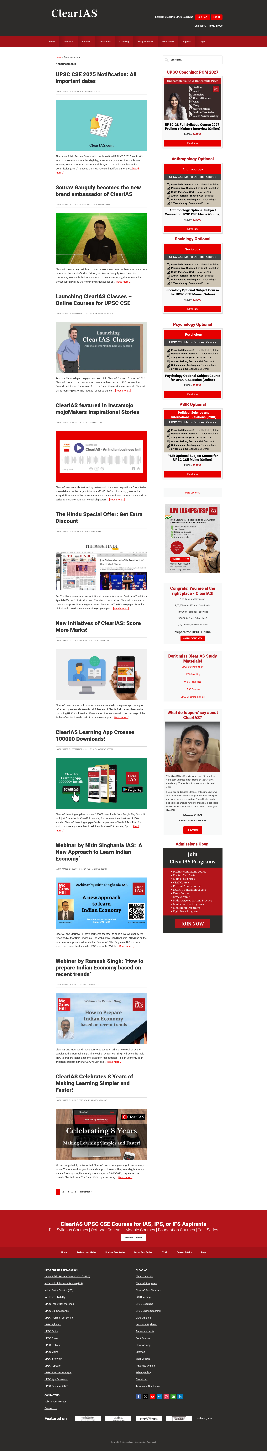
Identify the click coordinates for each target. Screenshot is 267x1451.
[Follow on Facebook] (138, 1396)
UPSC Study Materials (192, 666)
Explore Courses (133, 1237)
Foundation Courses (176, 1229)
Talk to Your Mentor (55, 1401)
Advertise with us (145, 1365)
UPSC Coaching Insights (193, 697)
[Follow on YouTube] (152, 1396)
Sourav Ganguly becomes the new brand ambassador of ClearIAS (98, 190)
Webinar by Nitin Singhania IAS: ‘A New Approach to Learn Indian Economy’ (99, 852)
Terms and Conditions (148, 1386)
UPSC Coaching (192, 674)
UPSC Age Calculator (56, 1379)
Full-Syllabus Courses (68, 1229)
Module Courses (140, 1229)
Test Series (208, 1229)
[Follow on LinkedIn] (180, 1396)
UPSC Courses (193, 689)
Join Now (202, 17)
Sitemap (140, 1351)
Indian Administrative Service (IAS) (63, 1283)
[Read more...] (123, 281)
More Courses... (192, 492)
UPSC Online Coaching (148, 1310)
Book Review (143, 1338)
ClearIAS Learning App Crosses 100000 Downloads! (95, 735)
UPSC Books (51, 1338)
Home (58, 57)
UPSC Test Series (192, 681)
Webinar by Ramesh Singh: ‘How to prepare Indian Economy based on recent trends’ (99, 968)
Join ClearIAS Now (192, 638)
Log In (216, 17)
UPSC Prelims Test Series (58, 1317)
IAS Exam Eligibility (54, 1297)
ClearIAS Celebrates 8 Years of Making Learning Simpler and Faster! (94, 1083)
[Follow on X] (145, 1396)
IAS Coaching (143, 1297)
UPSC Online (51, 1331)
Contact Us (50, 1408)
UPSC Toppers (52, 1365)
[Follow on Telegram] (159, 1396)
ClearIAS (74, 13)
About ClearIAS (144, 1276)
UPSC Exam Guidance (56, 1310)
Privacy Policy (143, 1372)
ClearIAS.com (128, 1442)
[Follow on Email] (173, 1396)
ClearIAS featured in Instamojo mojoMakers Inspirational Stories (97, 408)
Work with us (143, 1358)
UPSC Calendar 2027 (56, 1386)
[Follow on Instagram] (166, 1396)
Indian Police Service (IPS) (58, 1290)
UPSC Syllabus (52, 1324)
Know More (192, 830)
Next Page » (86, 1192)
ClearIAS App (143, 1345)
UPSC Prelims (52, 1345)
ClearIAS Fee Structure (148, 1290)
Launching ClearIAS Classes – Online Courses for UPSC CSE (94, 299)
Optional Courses (106, 1229)
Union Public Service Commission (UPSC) (67, 1276)
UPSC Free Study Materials (59, 1304)
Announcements (145, 1331)
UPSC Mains (51, 1351)
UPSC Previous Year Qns (57, 1372)
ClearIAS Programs (146, 1283)
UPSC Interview (53, 1358)
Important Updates (146, 1324)
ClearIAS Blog (143, 1317)
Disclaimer (141, 1379)
